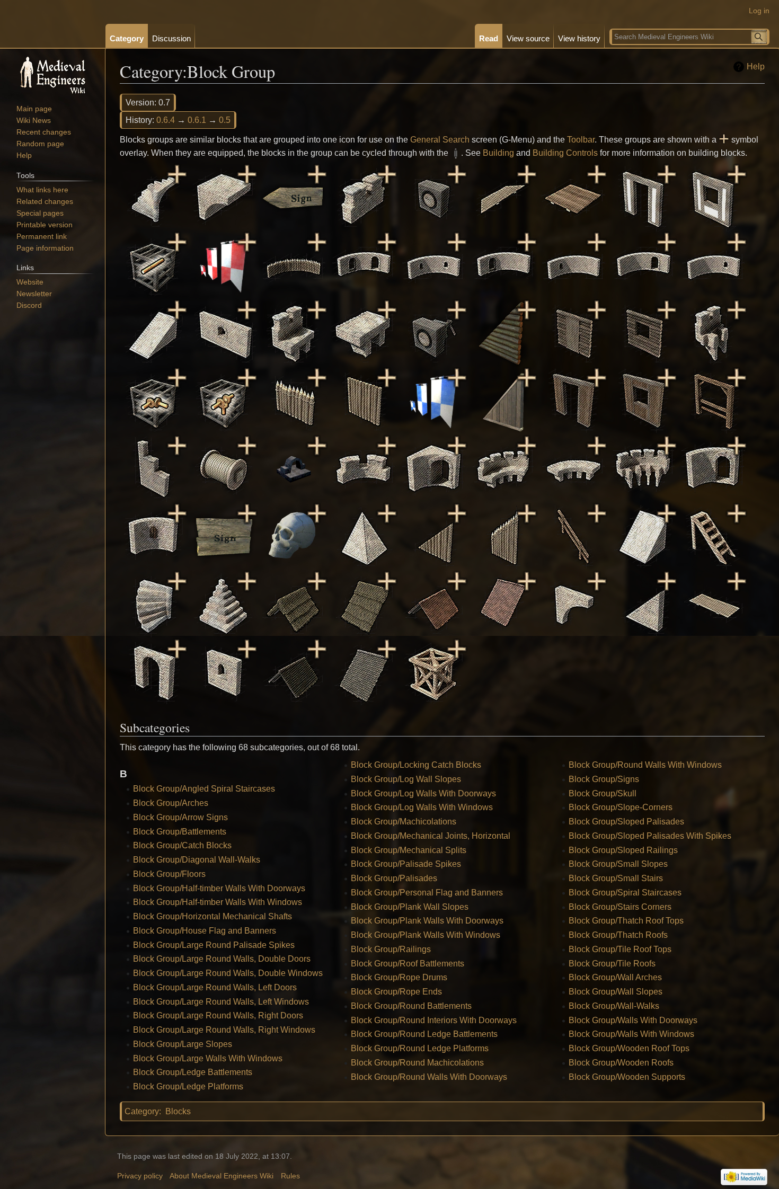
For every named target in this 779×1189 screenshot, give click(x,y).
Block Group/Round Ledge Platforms (420, 1048)
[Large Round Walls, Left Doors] (503, 264)
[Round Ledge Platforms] (573, 468)
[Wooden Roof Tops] (293, 671)
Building (498, 152)
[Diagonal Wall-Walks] (503, 196)
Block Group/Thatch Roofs (618, 934)
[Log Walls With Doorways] (573, 332)
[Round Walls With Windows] (154, 535)
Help (756, 66)
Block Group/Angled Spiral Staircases (204, 788)
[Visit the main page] (52, 74)
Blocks (178, 1111)
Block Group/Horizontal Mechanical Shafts (212, 916)
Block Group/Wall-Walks (614, 1005)
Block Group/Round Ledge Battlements (424, 1034)
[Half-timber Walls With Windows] (713, 196)
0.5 (225, 120)
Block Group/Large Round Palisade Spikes (214, 945)
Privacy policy (140, 1176)
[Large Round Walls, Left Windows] (573, 264)
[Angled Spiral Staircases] (154, 196)
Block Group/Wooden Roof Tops (629, 1048)
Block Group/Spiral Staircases (625, 892)
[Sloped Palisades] (433, 535)
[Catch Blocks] (433, 196)
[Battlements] (363, 196)
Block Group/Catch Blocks (182, 845)
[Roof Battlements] (154, 468)
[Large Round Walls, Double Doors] (363, 264)
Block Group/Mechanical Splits (408, 850)
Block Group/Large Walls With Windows (207, 1058)
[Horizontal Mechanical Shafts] (154, 264)
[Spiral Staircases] (154, 603)
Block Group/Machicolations (403, 821)
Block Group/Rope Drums (399, 977)
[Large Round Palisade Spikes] (293, 264)
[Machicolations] (713, 332)
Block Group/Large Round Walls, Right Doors (218, 1015)
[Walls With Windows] (224, 671)
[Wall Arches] (573, 603)
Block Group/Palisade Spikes (406, 863)
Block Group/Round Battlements (411, 1005)
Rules (290, 1176)
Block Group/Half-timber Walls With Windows (217, 902)
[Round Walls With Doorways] (713, 468)
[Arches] (224, 196)
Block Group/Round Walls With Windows (645, 764)
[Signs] (224, 535)
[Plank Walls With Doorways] (573, 400)
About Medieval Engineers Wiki (221, 1176)
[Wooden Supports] (433, 671)
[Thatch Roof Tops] (293, 603)
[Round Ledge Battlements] (503, 468)
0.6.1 (197, 120)
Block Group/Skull (602, 793)
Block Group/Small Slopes (618, 863)
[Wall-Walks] (713, 603)
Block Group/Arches (170, 803)
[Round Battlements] (363, 468)
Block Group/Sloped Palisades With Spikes (650, 835)
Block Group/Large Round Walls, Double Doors (222, 958)
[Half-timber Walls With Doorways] (643, 196)
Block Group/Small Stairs (616, 878)
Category (142, 1111)
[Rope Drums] (224, 468)
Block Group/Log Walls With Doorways (423, 793)
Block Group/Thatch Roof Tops (626, 920)
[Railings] (713, 400)
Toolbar (581, 139)
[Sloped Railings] (573, 535)
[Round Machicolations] (643, 468)
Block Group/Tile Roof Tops (620, 949)
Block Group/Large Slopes (182, 1044)
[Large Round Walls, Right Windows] (713, 264)
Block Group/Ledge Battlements (192, 1072)
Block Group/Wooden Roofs (621, 1062)
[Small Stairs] (713, 535)
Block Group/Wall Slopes (615, 991)
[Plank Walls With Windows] (643, 400)
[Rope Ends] (293, 468)
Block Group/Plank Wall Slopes (409, 906)
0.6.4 (165, 120)
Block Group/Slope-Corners (620, 807)
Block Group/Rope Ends (396, 991)
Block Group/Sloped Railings (623, 850)
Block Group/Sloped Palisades (626, 821)
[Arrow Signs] (293, 196)
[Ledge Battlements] (293, 332)
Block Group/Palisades (394, 878)
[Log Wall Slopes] (503, 332)
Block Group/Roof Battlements (407, 963)
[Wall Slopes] (643, 603)
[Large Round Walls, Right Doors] (643, 264)
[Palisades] (363, 400)
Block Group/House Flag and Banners (204, 930)
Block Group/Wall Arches (615, 977)
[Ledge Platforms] (363, 332)
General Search (440, 139)
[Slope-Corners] (363, 535)
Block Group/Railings (391, 949)
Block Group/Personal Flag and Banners (427, 892)
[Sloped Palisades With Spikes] (503, 535)
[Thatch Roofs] (363, 603)
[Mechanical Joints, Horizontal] (154, 400)
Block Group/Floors (169, 874)
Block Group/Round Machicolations (417, 1062)
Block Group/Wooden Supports (627, 1076)
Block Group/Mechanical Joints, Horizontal (430, 835)
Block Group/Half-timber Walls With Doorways (219, 888)
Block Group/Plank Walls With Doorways (427, 920)
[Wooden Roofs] (363, 671)
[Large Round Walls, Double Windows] (433, 264)
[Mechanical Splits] (224, 400)
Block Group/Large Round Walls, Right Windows (224, 1029)
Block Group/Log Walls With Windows (422, 807)
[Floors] (573, 196)
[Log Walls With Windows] (643, 332)
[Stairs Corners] (224, 603)
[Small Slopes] (643, 535)
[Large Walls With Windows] (224, 332)
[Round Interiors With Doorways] (433, 468)
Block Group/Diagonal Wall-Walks (196, 859)
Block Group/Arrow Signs (180, 817)
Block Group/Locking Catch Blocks (416, 764)
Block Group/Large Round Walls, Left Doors (215, 987)
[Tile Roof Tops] (433, 603)
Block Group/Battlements (179, 831)
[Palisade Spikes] (293, 400)
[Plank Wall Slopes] (503, 400)
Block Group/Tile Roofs (612, 963)
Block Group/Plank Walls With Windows (425, 934)
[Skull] (293, 535)
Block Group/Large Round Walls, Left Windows (221, 1001)
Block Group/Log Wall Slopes (406, 779)
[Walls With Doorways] (154, 671)
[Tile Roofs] (503, 603)
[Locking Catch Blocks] (433, 332)
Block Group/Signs (604, 779)
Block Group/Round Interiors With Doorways (434, 1020)
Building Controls (565, 152)
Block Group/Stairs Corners (620, 906)
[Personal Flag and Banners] (433, 400)
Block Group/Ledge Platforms (188, 1086)
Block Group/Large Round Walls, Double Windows (228, 973)
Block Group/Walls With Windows (631, 1034)
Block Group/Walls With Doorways (633, 1020)
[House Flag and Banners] (224, 264)
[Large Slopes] (154, 332)
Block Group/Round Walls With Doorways (429, 1076)
